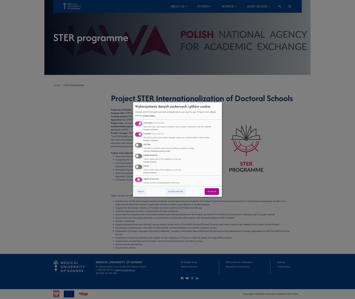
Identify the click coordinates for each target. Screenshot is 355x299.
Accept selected (175, 191)
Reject (141, 191)
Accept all (211, 191)
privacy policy (149, 115)
